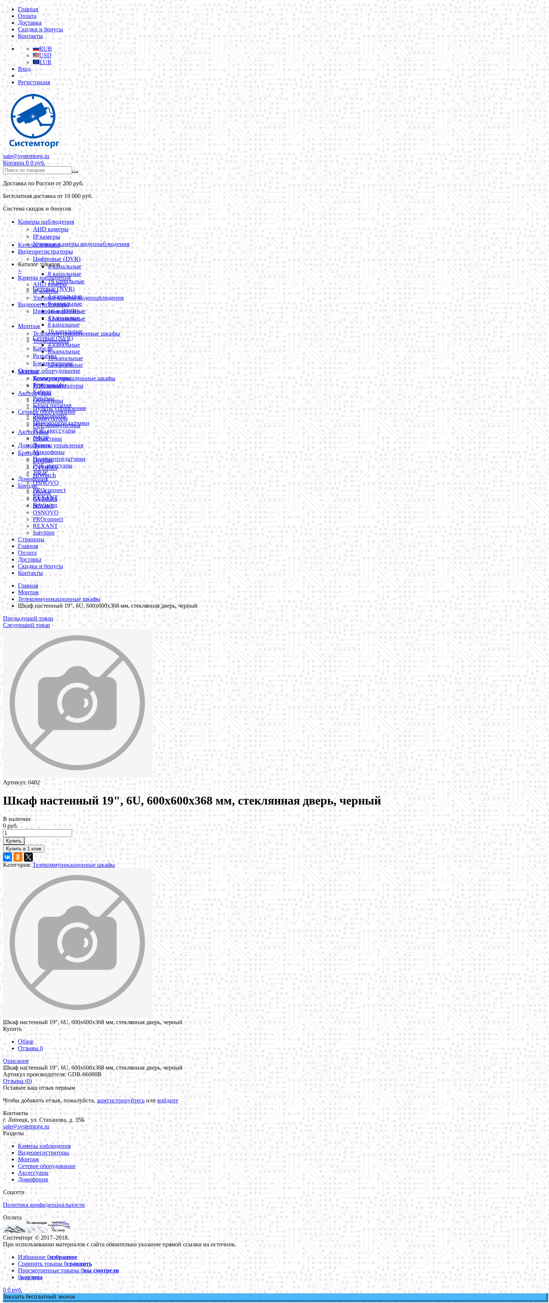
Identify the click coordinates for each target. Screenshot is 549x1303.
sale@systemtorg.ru (26, 156)
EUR (45, 62)
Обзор (26, 1041)
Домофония (33, 479)
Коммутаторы (50, 418)
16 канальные (65, 331)
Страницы (31, 539)
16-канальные (65, 358)
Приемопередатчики (59, 459)
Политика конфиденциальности (44, 1205)
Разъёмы (44, 355)
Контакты (30, 36)
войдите (167, 1100)
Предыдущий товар (28, 618)
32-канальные (65, 365)
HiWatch (43, 506)
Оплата (27, 16)
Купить (14, 841)
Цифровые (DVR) (57, 258)
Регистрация (34, 82)
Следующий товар (26, 625)
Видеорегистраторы (45, 251)
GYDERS (45, 499)
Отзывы (30, 1048)
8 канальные (64, 273)
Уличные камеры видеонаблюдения (81, 244)
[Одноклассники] (17, 857)
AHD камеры (50, 229)
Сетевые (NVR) (53, 338)
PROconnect (48, 519)
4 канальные (64, 266)
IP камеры (46, 236)
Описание (16, 1061)
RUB (45, 48)
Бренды (27, 485)
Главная (28, 9)
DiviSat (42, 492)
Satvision (44, 532)
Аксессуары (33, 432)
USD (45, 55)
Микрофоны (49, 452)
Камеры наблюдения (46, 221)
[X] (28, 857)
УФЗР (40, 472)
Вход (24, 69)
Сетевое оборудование (49, 370)
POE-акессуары (54, 430)
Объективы (47, 438)
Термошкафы (49, 385)
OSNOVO (46, 482)
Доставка (29, 22)
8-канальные (64, 351)
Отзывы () (17, 1081)
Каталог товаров (39, 245)
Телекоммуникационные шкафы (74, 378)
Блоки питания (52, 405)
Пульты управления (58, 445)
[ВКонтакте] (7, 857)
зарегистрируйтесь (121, 1100)
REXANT (45, 526)
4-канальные (64, 345)
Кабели (42, 391)
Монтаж (29, 326)
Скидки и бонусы (40, 29)
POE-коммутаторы (56, 425)
